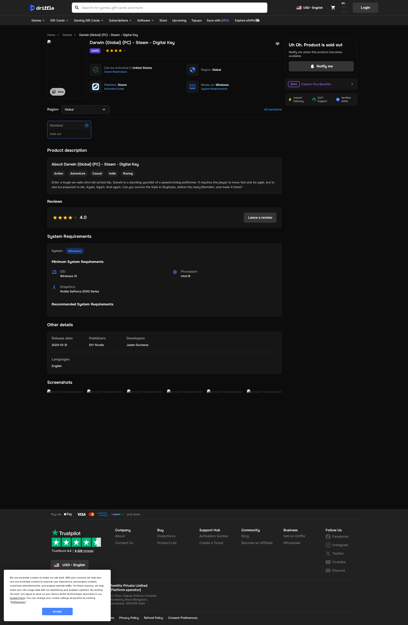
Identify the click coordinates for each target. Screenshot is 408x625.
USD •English (73, 565)
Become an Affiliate (257, 543)
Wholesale (291, 543)
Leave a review (260, 217)
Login (365, 7)
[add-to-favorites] (277, 44)
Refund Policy (153, 618)
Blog (245, 536)
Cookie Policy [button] (17, 598)
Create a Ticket (211, 543)
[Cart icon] (333, 8)
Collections (166, 536)
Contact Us (124, 543)
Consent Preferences (182, 618)
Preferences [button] (18, 602)
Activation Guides (213, 536)
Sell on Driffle (294, 536)
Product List (167, 543)
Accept (57, 611)
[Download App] (344, 8)
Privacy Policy (129, 618)
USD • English (313, 8)
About (120, 536)
